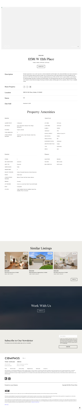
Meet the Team (12, 368)
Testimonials (38, 368)
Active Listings (21, 368)
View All (74, 279)
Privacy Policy (65, 343)
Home (6, 368)
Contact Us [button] (41, 310)
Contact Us (45, 368)
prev (5, 46)
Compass (26, 370)
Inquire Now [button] (41, 66)
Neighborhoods (30, 368)
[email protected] (8, 365)
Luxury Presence (14, 385)
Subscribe (68, 346)
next (8, 46)
